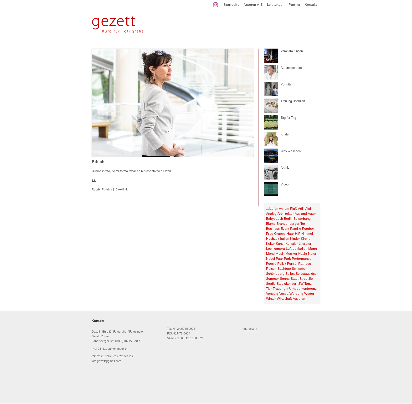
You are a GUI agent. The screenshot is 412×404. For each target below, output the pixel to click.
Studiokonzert (287, 283)
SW (301, 283)
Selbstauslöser (307, 273)
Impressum (250, 328)
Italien (284, 238)
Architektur (286, 213)
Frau (269, 233)
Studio (271, 283)
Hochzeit (272, 238)
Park (287, 258)
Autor (312, 213)
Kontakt (311, 4)
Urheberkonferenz (303, 288)
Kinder (295, 238)
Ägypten (299, 298)
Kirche (305, 238)
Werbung (296, 293)
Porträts (107, 189)
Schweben (300, 268)
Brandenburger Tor (291, 223)
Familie (295, 228)
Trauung (279, 288)
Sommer (272, 278)
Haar (290, 233)
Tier (269, 288)
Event (285, 228)
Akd (308, 208)
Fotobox (308, 228)
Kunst (280, 243)
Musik (280, 253)
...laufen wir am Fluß (281, 208)
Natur (312, 253)
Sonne (285, 278)
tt (287, 288)
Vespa (283, 293)
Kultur (270, 243)
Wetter (309, 293)
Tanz (308, 283)
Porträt (292, 263)
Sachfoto (284, 268)
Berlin (288, 218)
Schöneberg (275, 273)
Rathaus (304, 263)
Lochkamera (275, 248)
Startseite (231, 4)
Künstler (291, 243)
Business (273, 228)
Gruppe (280, 233)
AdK (301, 208)
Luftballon (300, 248)
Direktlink (121, 189)
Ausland (301, 213)
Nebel (270, 258)
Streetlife (306, 278)
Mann (312, 248)
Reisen (271, 268)
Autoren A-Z (253, 4)
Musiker (291, 253)
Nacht (302, 253)
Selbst (290, 273)
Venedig (272, 293)
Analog (271, 213)
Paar (279, 258)
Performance (301, 258)
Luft (289, 248)
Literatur (305, 243)
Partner (294, 4)
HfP (297, 233)
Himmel (307, 233)
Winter (271, 298)
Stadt (295, 278)
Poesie (271, 263)
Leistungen (275, 4)
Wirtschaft (284, 298)
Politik (281, 263)
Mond (270, 253)
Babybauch (274, 218)
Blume (271, 223)
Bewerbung (302, 218)
